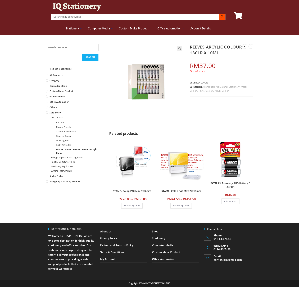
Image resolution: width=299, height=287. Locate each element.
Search (90, 57)
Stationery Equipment (62, 166)
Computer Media (99, 28)
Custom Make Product (133, 28)
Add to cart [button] (230, 201)
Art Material (222, 86)
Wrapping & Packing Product (64, 181)
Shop (155, 231)
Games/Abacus (57, 96)
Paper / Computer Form (63, 161)
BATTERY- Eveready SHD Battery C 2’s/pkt (230, 185)
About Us (106, 231)
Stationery (72, 28)
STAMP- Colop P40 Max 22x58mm (181, 191)
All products (208, 86)
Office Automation (169, 28)
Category (54, 80)
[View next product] (250, 46)
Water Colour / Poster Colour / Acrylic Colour (77, 151)
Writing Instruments (61, 170)
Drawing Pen (62, 140)
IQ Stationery (77, 6)
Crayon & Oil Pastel (66, 131)
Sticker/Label (56, 176)
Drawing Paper (63, 136)
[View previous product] (244, 46)
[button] (179, 48)
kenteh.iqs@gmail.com (228, 259)
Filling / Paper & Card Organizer (67, 157)
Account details (200, 28)
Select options (132, 205)
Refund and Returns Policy (116, 245)
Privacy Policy (108, 238)
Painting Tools (63, 144)
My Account (107, 259)
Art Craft (60, 122)
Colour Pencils (63, 127)
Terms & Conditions (112, 252)
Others (53, 107)
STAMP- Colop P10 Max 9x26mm (132, 191)
